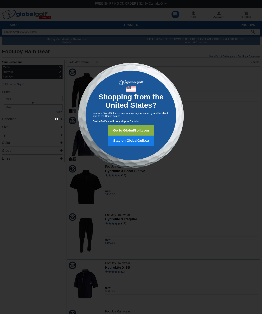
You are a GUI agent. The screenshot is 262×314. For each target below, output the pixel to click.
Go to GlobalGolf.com (131, 130)
